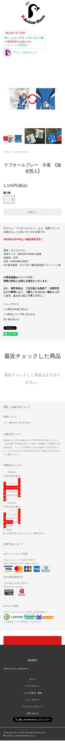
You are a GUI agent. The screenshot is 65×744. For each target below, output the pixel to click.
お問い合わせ (32, 713)
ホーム (32, 679)
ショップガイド (11, 304)
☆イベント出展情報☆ (17, 45)
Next (59, 138)
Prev (5, 138)
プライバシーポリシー (32, 706)
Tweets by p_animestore (15, 669)
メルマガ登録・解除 (32, 693)
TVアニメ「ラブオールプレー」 (17, 152)
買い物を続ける (11, 319)
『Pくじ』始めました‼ (24, 52)
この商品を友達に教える (15, 309)
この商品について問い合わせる (19, 314)
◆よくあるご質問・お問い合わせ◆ (24, 37)
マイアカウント (32, 686)
